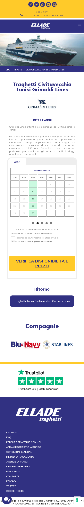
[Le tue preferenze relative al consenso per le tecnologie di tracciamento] (77, 500)
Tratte (11, 486)
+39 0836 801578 (54, 15)
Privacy (11, 481)
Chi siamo (12, 432)
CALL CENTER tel (44, 15)
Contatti (12, 476)
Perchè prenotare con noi (23, 442)
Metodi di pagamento (20, 456)
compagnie (42, 326)
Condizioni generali (19, 451)
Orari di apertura (18, 466)
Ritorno (42, 289)
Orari (17, 161)
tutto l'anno (42, 119)
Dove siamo (13, 471)
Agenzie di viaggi (17, 461)
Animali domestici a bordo (23, 447)
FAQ (8, 437)
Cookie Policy (15, 490)
